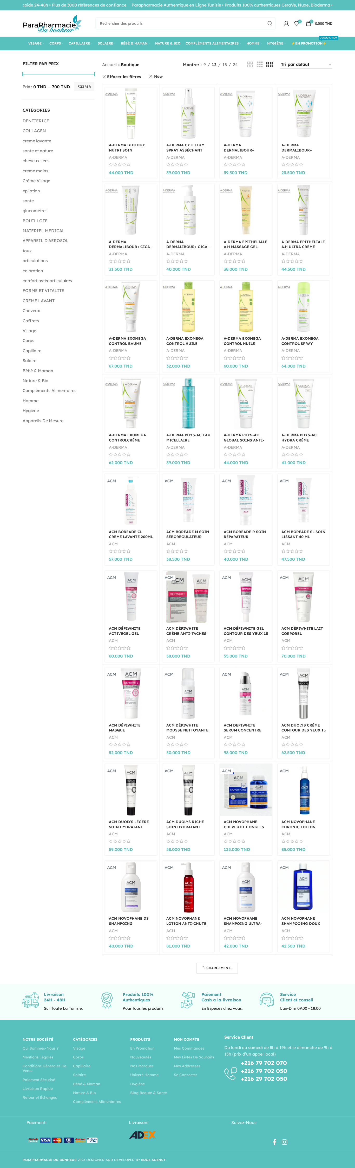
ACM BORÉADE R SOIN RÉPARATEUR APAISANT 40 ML (245, 536)
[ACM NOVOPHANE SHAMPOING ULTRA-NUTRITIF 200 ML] (246, 887)
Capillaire (32, 350)
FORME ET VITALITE (43, 290)
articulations (35, 260)
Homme (30, 400)
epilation (31, 190)
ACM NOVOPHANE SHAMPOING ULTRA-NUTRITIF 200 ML (243, 923)
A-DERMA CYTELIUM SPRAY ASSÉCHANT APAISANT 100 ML (185, 150)
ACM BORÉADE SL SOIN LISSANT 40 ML (303, 534)
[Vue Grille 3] (260, 64)
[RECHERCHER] (270, 23)
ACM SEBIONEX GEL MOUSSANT (185, 1018)
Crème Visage (36, 180)
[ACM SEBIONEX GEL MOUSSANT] (188, 983)
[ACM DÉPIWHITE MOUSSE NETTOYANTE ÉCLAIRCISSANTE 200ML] (188, 693)
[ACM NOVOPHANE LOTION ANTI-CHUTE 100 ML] (188, 887)
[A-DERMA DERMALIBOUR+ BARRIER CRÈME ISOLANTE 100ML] (246, 113)
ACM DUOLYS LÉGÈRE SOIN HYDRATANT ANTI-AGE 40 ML (129, 826)
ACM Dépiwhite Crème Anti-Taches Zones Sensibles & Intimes (186, 636)
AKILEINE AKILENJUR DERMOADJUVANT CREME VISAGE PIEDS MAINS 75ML (302, 1127)
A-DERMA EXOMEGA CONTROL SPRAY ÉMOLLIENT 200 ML (300, 343)
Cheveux (31, 310)
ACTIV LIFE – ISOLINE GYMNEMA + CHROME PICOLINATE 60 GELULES (245, 1144)
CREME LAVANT (39, 300)
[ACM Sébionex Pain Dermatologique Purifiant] (246, 987)
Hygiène (31, 410)
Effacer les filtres (124, 77)
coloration (33, 270)
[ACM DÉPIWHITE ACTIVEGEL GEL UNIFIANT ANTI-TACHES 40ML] (131, 597)
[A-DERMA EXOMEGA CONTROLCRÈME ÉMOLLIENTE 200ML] (131, 403)
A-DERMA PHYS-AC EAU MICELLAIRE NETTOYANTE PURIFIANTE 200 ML (188, 443)
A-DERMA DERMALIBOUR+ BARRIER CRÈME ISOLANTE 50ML (297, 153)
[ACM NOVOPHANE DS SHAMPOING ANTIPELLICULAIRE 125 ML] (131, 887)
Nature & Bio (35, 380)
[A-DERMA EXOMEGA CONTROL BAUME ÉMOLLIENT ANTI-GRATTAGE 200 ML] (131, 307)
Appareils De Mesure (43, 420)
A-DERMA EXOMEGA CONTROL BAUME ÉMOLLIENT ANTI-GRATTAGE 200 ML (127, 346)
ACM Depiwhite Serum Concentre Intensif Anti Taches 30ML (242, 733)
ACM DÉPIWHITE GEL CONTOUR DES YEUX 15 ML (246, 633)
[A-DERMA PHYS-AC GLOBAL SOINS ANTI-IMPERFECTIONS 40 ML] (246, 403)
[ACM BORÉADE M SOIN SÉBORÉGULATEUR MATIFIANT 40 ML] (188, 500)
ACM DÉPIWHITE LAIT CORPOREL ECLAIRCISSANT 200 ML (302, 636)
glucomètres (35, 210)
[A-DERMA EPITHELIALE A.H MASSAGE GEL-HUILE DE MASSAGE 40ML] (246, 210)
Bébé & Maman (38, 370)
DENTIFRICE (36, 120)
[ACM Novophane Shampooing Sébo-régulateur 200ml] (131, 983)
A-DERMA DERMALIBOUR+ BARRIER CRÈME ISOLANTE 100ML (240, 153)
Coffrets (31, 320)
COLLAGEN (34, 130)
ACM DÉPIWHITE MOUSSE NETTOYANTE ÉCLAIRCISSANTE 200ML (187, 733)
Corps (28, 340)
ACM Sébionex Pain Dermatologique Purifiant (243, 1027)
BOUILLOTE (35, 220)
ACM (113, 543)
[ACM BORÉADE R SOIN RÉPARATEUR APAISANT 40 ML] (246, 500)
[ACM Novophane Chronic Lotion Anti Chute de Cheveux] (304, 790)
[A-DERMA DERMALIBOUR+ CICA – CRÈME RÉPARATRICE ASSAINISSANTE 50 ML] (131, 210)
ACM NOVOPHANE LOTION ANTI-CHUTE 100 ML (186, 923)
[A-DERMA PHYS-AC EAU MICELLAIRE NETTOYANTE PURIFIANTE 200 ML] (188, 403)
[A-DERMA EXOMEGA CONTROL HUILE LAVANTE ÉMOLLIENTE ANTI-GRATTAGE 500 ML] (246, 307)
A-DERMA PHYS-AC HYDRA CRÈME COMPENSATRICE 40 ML (300, 443)
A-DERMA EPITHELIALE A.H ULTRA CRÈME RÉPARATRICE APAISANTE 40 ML (303, 249)
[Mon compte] (286, 23)
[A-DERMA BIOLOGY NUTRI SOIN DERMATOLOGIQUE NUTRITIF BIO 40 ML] (131, 113)
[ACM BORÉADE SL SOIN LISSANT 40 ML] (304, 500)
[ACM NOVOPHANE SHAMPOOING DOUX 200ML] (304, 887)
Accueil (109, 64)
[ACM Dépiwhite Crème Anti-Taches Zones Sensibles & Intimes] (188, 597)
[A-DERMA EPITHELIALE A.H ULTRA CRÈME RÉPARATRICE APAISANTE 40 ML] (304, 210)
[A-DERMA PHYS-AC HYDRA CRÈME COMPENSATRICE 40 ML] (304, 403)
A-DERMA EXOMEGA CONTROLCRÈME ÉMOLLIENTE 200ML (127, 440)
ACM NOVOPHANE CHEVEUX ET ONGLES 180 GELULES (244, 826)
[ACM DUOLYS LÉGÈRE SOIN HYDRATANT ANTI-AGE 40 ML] (131, 790)
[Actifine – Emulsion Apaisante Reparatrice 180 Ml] (188, 1087)
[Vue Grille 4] (269, 64)
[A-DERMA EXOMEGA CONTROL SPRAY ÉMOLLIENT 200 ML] (304, 307)
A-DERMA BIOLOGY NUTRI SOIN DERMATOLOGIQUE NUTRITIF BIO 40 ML (128, 153)
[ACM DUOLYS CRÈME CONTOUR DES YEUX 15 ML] (304, 693)
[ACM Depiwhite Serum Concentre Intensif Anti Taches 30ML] (246, 693)
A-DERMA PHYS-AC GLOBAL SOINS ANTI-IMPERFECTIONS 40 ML (245, 440)
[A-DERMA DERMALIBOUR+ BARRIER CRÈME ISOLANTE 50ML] (304, 113)
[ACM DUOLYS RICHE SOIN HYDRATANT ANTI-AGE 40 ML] (188, 790)
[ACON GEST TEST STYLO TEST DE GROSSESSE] (304, 983)
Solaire (29, 360)
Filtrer (84, 87)
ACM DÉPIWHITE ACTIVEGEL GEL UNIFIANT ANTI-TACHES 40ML (125, 636)
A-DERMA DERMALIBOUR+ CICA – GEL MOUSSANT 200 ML (188, 246)
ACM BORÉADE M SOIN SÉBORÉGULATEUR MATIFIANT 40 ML (187, 536)
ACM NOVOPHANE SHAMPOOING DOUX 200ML (300, 923)
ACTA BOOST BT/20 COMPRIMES (127, 1122)
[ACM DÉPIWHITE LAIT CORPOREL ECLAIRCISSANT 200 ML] (304, 597)
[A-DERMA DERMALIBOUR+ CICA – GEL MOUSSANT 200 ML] (188, 210)
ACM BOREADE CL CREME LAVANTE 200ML (131, 534)
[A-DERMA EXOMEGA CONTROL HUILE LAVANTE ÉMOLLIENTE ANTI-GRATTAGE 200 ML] (188, 307)
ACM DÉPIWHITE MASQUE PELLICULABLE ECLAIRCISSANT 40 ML (130, 733)
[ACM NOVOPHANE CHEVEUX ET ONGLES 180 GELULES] (246, 790)
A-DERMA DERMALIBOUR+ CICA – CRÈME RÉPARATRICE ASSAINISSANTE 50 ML (131, 249)
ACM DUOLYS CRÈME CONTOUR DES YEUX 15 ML (303, 730)
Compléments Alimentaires (49, 390)
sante (28, 200)
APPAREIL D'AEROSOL (46, 240)
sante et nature (38, 150)
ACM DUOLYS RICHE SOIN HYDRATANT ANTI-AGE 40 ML (185, 826)
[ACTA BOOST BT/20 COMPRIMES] (131, 1087)
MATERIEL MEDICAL (44, 230)
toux (27, 250)
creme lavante (37, 140)
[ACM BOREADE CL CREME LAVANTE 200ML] (131, 500)
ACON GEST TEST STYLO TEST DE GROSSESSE (297, 1020)
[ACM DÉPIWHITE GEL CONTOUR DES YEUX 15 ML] (246, 597)
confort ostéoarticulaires (47, 280)
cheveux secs (36, 160)
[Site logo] (52, 23)
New (158, 76)
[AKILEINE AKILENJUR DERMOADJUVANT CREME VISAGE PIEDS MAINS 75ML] (304, 1087)
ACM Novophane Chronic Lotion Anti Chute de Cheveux (298, 829)
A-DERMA (118, 157)
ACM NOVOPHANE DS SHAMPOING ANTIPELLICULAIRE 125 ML (129, 926)
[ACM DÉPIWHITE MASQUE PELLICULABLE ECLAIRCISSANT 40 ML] (131, 693)
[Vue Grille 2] (250, 64)
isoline (230, 1148)
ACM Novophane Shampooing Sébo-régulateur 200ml (128, 1020)
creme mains (35, 170)
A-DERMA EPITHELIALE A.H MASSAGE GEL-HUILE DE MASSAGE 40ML (245, 249)
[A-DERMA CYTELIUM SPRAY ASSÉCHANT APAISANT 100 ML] (188, 113)
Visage (29, 330)
